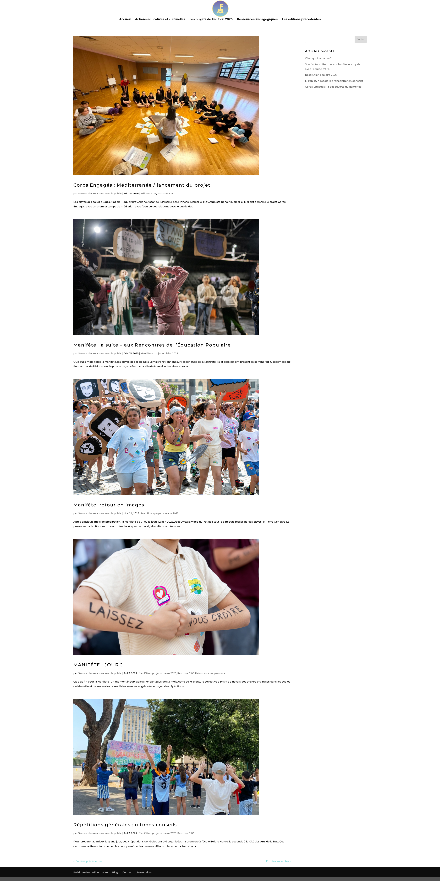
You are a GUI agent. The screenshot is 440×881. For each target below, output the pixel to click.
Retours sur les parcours (210, 673)
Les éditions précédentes (301, 19)
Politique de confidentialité (90, 872)
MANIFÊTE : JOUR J (98, 665)
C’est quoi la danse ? (318, 58)
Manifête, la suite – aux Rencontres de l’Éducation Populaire (152, 345)
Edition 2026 (148, 193)
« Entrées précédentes (87, 861)
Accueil (125, 19)
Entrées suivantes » (278, 861)
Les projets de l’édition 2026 (211, 19)
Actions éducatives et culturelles (160, 19)
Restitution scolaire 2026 (321, 74)
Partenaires (144, 872)
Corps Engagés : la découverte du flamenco (333, 86)
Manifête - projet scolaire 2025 (159, 353)
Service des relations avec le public (100, 193)
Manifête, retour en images (108, 505)
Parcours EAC (165, 193)
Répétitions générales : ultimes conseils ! (126, 824)
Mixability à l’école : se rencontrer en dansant (334, 80)
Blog (115, 872)
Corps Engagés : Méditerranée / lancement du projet (141, 185)
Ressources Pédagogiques (257, 19)
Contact (128, 872)
